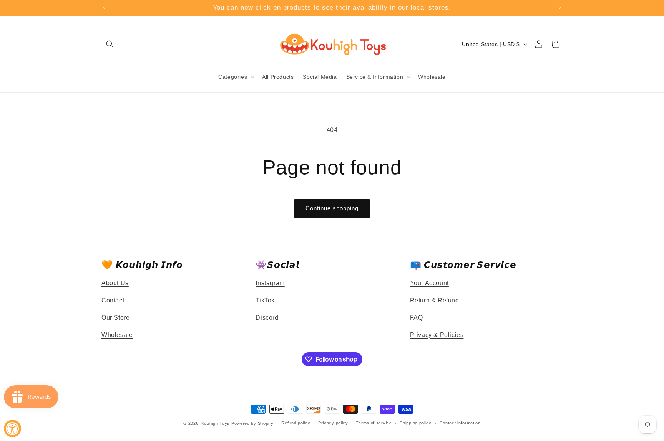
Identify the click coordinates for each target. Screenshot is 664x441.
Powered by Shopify (252, 423)
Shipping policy (416, 423)
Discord (267, 317)
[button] (109, 44)
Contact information (460, 423)
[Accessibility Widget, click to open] (12, 428)
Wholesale (117, 335)
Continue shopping (332, 208)
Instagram (270, 283)
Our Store (115, 317)
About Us (115, 283)
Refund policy (295, 423)
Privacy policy (333, 423)
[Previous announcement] (104, 7)
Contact (112, 300)
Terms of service (374, 423)
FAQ (416, 317)
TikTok (265, 300)
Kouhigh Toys (215, 423)
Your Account (429, 283)
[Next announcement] (559, 7)
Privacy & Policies (437, 335)
